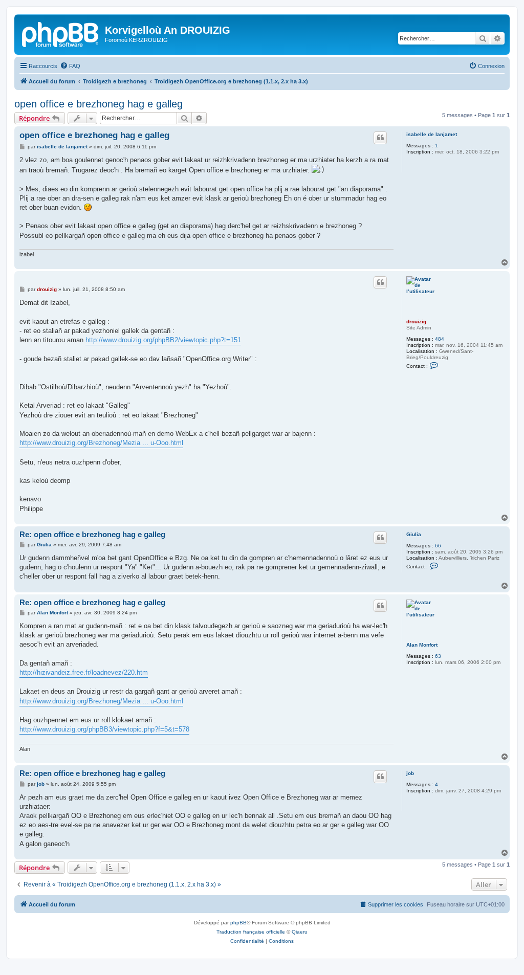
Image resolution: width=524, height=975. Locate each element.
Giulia (413, 534)
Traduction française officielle (250, 932)
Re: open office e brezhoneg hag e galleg (92, 534)
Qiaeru (300, 932)
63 (438, 656)
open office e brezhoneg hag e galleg (98, 103)
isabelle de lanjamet (431, 134)
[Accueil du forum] (61, 33)
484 (439, 339)
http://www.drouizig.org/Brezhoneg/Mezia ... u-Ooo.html (101, 443)
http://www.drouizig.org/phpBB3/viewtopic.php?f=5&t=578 (104, 729)
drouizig (416, 321)
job (410, 773)
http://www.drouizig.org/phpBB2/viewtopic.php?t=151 (163, 340)
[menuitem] (70, 66)
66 (438, 545)
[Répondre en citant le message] (380, 137)
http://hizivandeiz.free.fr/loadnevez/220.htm (83, 672)
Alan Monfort (422, 645)
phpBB (238, 922)
